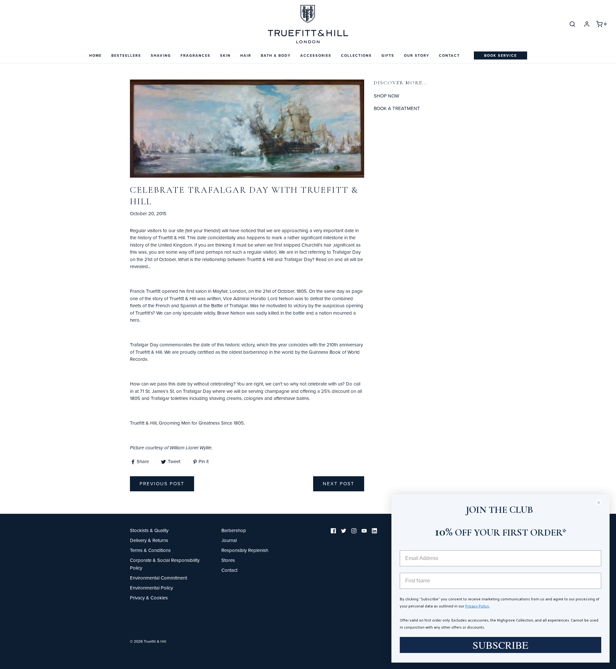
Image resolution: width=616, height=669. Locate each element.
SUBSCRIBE (500, 645)
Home (95, 55)
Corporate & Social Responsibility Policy (165, 564)
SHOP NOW (386, 95)
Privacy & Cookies (149, 597)
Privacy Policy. (477, 605)
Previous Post (162, 483)
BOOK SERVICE (500, 55)
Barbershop (233, 530)
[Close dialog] (601, 502)
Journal (229, 540)
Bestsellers (126, 55)
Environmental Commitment (158, 577)
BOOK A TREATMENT (397, 108)
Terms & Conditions (150, 550)
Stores (228, 560)
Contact (449, 55)
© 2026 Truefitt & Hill (148, 641)
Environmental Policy (151, 587)
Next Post (339, 483)
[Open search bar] (572, 24)
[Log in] (587, 24)
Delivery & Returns (149, 540)
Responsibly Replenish (244, 550)
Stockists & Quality (149, 530)
